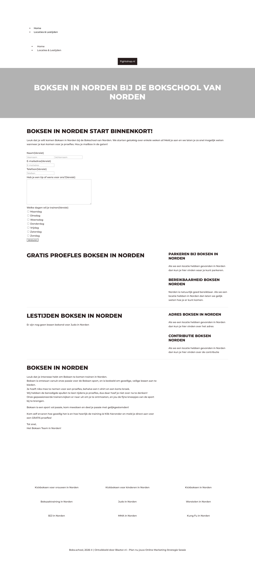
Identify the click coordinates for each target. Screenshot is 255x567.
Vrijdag (34, 227)
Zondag (35, 235)
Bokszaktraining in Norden (57, 501)
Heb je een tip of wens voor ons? (51, 177)
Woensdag (36, 219)
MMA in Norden (127, 515)
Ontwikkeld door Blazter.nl (111, 549)
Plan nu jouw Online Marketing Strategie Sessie (157, 549)
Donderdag (37, 223)
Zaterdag (36, 231)
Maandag (36, 211)
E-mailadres (39, 161)
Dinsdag (35, 215)
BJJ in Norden (56, 515)
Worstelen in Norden (198, 501)
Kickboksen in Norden (198, 487)
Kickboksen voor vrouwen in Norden (57, 487)
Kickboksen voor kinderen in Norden (127, 487)
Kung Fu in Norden (198, 515)
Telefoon (37, 169)
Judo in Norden (127, 501)
